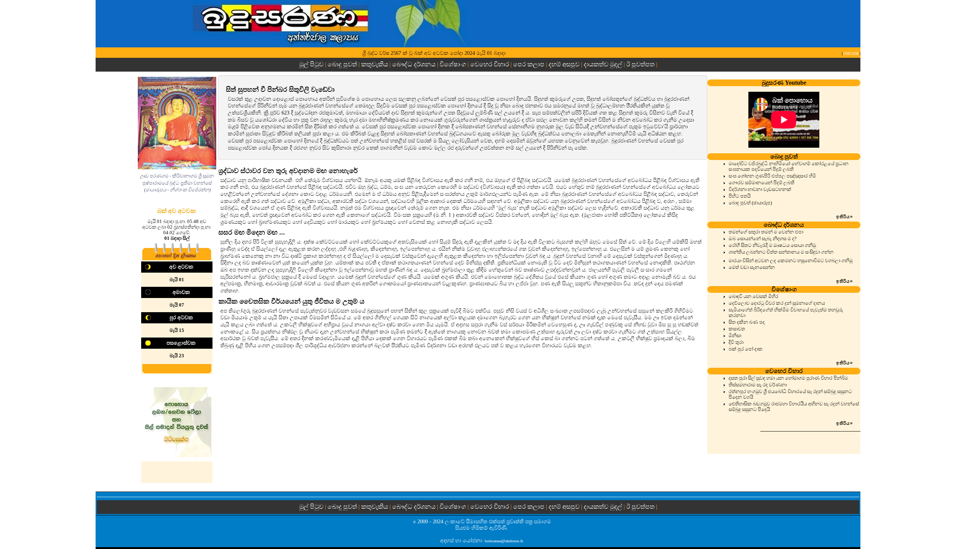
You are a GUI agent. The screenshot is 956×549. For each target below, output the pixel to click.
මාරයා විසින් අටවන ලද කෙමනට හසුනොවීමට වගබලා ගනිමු (791, 260)
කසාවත (737, 329)
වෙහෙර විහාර (489, 64)
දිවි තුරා (736, 342)
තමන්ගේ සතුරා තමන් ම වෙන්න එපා (766, 232)
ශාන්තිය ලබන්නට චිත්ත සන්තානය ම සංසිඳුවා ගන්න (781, 252)
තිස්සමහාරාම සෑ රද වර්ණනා (758, 385)
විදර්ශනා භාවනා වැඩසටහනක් (760, 189)
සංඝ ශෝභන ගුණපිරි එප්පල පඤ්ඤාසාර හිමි (772, 176)
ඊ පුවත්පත (640, 64)
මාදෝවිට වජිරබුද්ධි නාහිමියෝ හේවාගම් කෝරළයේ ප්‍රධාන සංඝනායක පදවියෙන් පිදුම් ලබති (788, 166)
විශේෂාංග (453, 64)
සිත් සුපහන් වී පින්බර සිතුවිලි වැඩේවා (280, 89)
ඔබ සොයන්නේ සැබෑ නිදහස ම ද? (763, 238)
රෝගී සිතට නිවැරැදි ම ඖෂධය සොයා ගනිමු (772, 245)
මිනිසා (735, 335)
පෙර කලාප (528, 64)
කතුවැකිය (374, 64)
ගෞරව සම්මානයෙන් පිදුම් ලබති (761, 182)
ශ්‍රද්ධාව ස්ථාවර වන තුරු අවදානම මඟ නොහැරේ (288, 171)
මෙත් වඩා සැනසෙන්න (752, 267)
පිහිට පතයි (740, 196)
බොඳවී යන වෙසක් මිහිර (753, 296)
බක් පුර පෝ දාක (746, 349)
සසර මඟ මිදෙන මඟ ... (251, 232)
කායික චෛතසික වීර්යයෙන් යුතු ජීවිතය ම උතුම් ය (291, 301)
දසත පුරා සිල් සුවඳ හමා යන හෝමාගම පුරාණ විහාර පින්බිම (788, 378)
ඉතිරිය (844, 216)
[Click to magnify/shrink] (177, 123)
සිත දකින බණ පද (747, 322)
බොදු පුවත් (342, 64)
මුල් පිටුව (312, 64)
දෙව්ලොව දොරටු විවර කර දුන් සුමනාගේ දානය (777, 303)
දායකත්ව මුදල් (603, 64)
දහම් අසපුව (564, 64)
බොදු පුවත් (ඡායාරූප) (750, 203)
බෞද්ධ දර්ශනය (413, 64)
